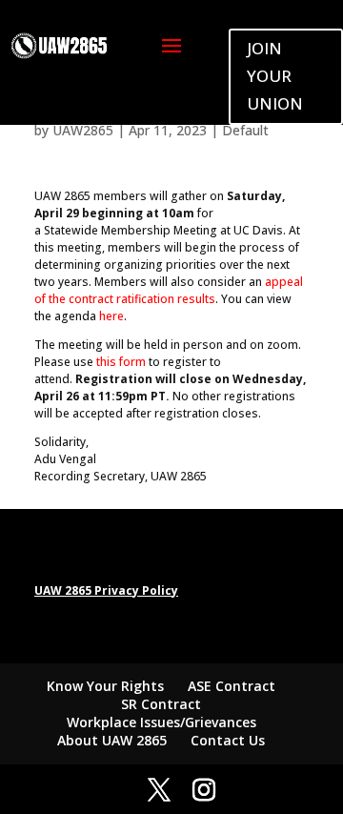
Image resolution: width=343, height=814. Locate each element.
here (111, 316)
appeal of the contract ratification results (168, 290)
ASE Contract (231, 686)
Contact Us (228, 740)
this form (121, 362)
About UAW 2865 (112, 740)
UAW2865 (82, 130)
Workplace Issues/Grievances (161, 722)
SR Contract (161, 704)
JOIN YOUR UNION (275, 75)
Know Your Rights (105, 686)
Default (245, 130)
